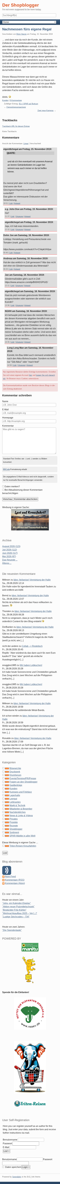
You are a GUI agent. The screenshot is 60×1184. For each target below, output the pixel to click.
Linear (25, 143)
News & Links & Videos (21, 815)
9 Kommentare (16, 100)
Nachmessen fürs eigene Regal (26, 29)
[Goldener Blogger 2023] (30, 969)
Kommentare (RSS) (14, 880)
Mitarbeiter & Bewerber (20, 809)
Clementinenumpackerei (16, 107)
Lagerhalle (14, 795)
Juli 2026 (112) (9, 550)
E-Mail (5, 409)
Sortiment (14, 832)
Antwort (17, 203)
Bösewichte (15, 768)
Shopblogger (15, 829)
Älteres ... (6, 563)
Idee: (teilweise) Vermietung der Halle (32, 580)
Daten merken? (12, 486)
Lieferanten (15, 802)
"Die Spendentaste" (12, 930)
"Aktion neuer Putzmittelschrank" (18, 906)
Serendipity (16, 1177)
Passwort (7, 1143)
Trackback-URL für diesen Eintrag (16, 126)
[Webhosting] (30, 947)
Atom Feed (10, 876)
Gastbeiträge (15, 785)
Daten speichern (13, 1167)
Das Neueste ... (9, 560)
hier (30, 375)
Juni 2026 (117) (10, 553)
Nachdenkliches (17, 812)
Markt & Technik (17, 805)
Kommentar (8, 426)
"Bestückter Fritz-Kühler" (14, 910)
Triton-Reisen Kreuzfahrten (22, 846)
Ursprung (19, 216)
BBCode (6, 469)
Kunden (5, 100)
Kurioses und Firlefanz (20, 792)
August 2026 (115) (11, 546)
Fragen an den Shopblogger (23, 782)
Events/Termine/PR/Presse (22, 778)
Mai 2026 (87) (9, 556)
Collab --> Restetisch (32, 646)
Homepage (7, 417)
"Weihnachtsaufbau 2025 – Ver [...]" (19, 913)
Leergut (13, 798)
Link (11, 203)
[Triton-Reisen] (30, 1103)
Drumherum (15, 775)
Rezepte (13, 825)
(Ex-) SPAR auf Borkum (28, 104)
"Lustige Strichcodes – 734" (16, 917)
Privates (13, 819)
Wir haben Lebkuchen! (31, 665)
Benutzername (10, 1139)
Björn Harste (21, 34)
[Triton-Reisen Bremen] (30, 519)
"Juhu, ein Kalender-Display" (16, 903)
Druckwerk (14, 772)
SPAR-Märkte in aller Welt (22, 836)
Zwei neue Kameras (46, 110)
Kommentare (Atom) (15, 883)
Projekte (13, 822)
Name (5, 401)
